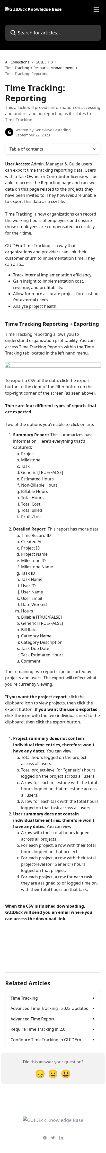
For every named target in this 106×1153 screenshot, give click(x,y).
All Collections (17, 62)
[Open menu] (96, 9)
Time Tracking (18, 214)
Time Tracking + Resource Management (39, 67)
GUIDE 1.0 (44, 62)
